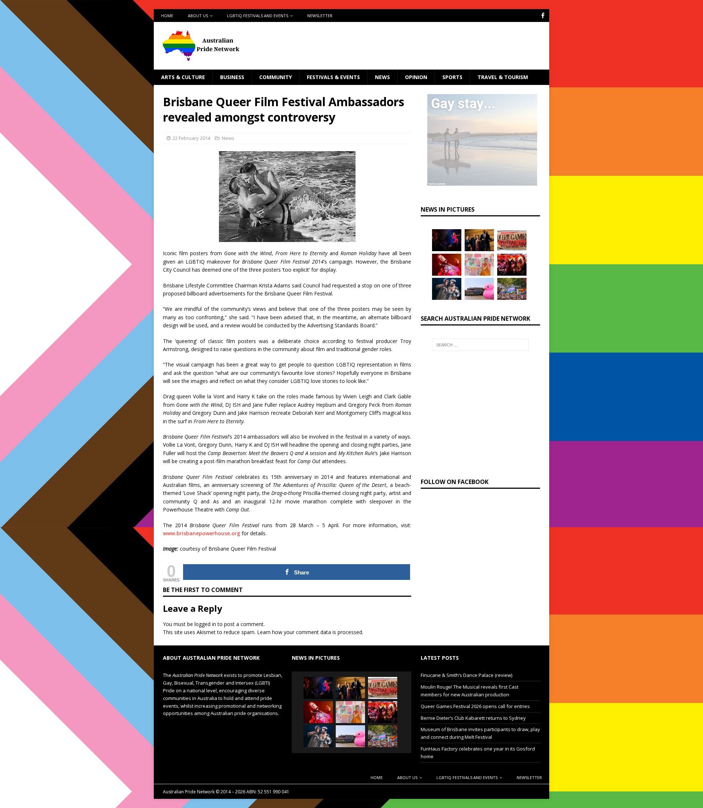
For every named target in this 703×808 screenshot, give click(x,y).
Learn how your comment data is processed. (310, 632)
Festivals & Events (333, 77)
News (382, 77)
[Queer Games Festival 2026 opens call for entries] (512, 240)
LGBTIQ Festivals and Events (257, 15)
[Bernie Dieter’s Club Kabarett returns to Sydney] (446, 265)
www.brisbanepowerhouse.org (201, 533)
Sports (452, 77)
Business (232, 77)
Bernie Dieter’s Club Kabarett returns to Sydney (473, 718)
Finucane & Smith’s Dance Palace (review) (466, 675)
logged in (205, 624)
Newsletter (319, 15)
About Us (198, 15)
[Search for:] (480, 345)
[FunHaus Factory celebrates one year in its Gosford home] (512, 265)
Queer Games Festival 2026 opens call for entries (475, 706)
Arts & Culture (183, 77)
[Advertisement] (422, 45)
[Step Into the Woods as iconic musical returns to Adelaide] (446, 289)
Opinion (416, 77)
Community (275, 77)
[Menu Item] (542, 15)
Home (167, 15)
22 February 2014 (191, 138)
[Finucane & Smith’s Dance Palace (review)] (446, 240)
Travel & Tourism (502, 77)
